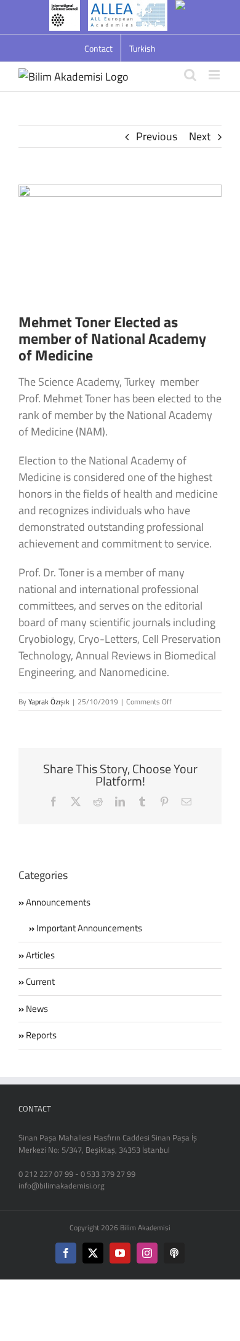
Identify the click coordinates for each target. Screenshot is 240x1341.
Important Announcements (89, 928)
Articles (40, 955)
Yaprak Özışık (49, 701)
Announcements (58, 902)
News (37, 1009)
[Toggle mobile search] (190, 74)
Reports (41, 1035)
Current (40, 982)
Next (199, 136)
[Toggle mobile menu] (215, 74)
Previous (156, 136)
